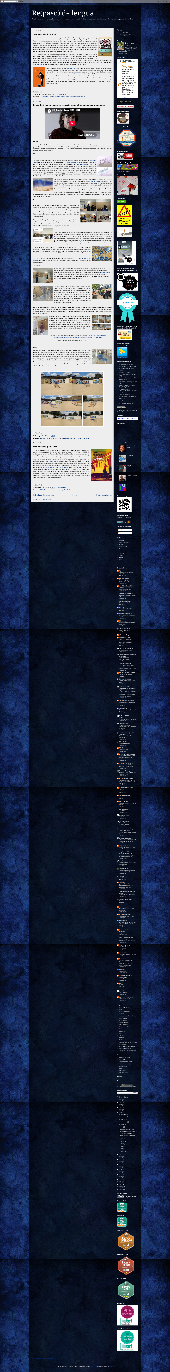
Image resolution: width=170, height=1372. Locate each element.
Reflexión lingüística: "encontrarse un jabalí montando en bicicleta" (127, 726)
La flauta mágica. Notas (125, 650)
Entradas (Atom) (47, 499)
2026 (120, 1100)
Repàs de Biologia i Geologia (127, 1046)
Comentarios (123, 533)
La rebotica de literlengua (127, 829)
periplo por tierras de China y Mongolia (53, 467)
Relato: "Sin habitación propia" (127, 847)
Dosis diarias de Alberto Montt (127, 1016)
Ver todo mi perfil (122, 53)
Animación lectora (124, 542)
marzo (123, 1146)
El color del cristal (124, 1027)
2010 (120, 1179)
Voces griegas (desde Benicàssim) (125, 976)
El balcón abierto (123, 1024)
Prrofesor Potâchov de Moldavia (128, 1042)
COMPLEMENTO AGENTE (127, 673)
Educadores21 (123, 1020)
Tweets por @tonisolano (124, 517)
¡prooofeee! (122, 991)
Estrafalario (78, 72)
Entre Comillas (123, 801)
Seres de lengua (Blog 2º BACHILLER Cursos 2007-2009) (128, 389)
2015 (120, 1167)
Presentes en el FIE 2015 (126, 797)
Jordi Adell (121, 1035)
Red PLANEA (69, 145)
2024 (120, 1105)
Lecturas (121, 544)
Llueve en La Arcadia (125, 899)
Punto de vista (123, 1044)
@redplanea (92, 335)
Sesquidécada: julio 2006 (44, 34)
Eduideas (122, 748)
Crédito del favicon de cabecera (44, 1358)
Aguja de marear (124, 578)
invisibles (57, 438)
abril (122, 1144)
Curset (128, 485)
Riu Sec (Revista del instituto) (127, 396)
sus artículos (64, 58)
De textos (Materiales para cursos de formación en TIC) (127, 393)
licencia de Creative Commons (127, 411)
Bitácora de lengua (124, 635)
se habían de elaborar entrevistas (72, 242)
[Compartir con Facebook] (39, 92)
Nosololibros (123, 920)
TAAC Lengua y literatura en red (128, 366)
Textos (120, 564)
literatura (73, 96)
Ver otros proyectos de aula (126, 403)
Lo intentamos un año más (126, 979)
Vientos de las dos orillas (126, 1048)
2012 (120, 1174)
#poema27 (121, 540)
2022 (120, 1110)
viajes (77, 490)
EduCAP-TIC (123, 742)
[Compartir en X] (37, 92)
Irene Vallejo (37, 64)
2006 (41, 96)
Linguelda (122, 882)
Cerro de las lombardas (126, 648)
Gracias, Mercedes (132, 475)
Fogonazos (122, 1031)
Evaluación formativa (124, 743)
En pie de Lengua (124, 795)
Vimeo (135, 1086)
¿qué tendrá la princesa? (126, 997)
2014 (120, 1169)
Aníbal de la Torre (124, 1007)
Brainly (120, 1064)
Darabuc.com (123, 708)
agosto (123, 1124)
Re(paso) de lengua (63, 13)
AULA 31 (121, 607)
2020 (120, 1154)
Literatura (121, 555)
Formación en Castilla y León (127, 603)
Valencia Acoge (105, 272)
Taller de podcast (123, 401)
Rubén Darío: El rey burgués (126, 916)
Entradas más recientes (43, 495)
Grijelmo (51, 96)
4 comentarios (61, 436)
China (45, 490)
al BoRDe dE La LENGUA (126, 586)
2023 (120, 1107)
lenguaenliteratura (124, 846)
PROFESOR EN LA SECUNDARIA (124, 945)
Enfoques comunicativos (126, 364)
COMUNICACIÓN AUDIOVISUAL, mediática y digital (127, 688)
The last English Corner (125, 630)
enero (122, 1151)
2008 (120, 1184)
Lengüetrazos (123, 861)
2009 (120, 1181)
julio (122, 1127)
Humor (120, 559)
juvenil (57, 96)
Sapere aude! (123, 953)
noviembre (124, 1117)
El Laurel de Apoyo (125, 771)
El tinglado (122, 1029)
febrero (123, 1148)
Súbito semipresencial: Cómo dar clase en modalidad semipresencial (127, 757)
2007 (120, 1186)
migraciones (65, 438)
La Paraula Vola (124, 821)
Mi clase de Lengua (125, 914)
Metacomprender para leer (127, 907)
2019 (120, 1157)
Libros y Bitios (123, 868)
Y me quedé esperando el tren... (128, 1050)
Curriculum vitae (123, 37)
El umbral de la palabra (126, 778)
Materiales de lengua (124, 1057)
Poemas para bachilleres (130, 466)
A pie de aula (123, 571)
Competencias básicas (125, 551)
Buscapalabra (122, 1070)
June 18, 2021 (81, 340)
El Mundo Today (123, 1072)
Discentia (121, 1013)
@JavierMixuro (101, 335)
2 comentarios (61, 487)
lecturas (66, 96)
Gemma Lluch (123, 809)
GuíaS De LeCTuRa (124, 998)
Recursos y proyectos (125, 35)
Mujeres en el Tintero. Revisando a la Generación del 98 (127, 832)
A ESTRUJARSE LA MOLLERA (127, 791)
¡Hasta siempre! (123, 971)
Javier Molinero (71, 162)
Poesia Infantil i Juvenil (126, 937)
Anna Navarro (94, 181)
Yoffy (120, 983)
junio (122, 1138)
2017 (120, 1162)
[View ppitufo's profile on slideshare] (129, 523)
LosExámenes (123, 1066)
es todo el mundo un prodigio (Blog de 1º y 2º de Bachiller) (127, 386)
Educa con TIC (123, 1018)
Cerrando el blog (123, 749)
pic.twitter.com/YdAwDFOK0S (93, 337)
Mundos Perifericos (124, 1040)
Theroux (52, 461)
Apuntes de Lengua (125, 601)
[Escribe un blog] (36, 92)
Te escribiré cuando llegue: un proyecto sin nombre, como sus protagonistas (69, 105)
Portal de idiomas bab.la (125, 1061)
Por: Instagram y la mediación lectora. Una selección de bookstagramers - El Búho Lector (128, 667)
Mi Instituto (122, 399)
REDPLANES (122, 810)
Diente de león (123, 723)
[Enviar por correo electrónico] (34, 92)
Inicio (74, 495)
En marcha (130, 455)
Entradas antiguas (104, 495)
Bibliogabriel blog (124, 628)
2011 (120, 1177)
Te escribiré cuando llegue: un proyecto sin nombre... (128, 1132)
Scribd (125, 523)
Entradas (122, 530)
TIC (120, 548)
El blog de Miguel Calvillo (127, 754)
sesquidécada (71, 68)
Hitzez (120, 1033)
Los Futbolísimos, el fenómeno (127, 894)
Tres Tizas (122, 969)
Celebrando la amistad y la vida (127, 954)
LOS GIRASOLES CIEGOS (126, 609)
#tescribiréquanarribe (61, 337)
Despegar (121, 816)
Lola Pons (96, 62)
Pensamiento (122, 948)
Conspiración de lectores (126, 700)
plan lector (72, 438)
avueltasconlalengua (125, 613)
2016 (120, 1164)
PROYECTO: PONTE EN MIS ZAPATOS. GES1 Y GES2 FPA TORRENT (127, 782)
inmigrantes (50, 438)
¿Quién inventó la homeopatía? (127, 719)
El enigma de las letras (126, 763)
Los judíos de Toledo (124, 933)
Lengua (121, 557)
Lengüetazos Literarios (126, 852)
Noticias (121, 562)
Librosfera (122, 876)
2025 (120, 1102)
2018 (120, 1159)
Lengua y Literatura (125, 838)
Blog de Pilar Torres (125, 637)
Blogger (111, 1366)
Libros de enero (123, 992)
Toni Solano (130, 43)
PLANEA (79, 438)
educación (42, 438)
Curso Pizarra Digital (124, 372)
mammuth (94, 1366)
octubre (123, 1119)
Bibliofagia (122, 621)
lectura (61, 96)
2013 (120, 1172)
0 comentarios (61, 94)
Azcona (45, 96)
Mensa (120, 1068)
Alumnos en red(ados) (126, 593)
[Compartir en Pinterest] (41, 92)
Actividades (122, 553)
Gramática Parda (124, 815)
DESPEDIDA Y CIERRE (125, 674)
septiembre (124, 1122)
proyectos (86, 438)
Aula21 (120, 1009)
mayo (122, 1141)
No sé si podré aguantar (131, 446)
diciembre (124, 1114)
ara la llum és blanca (124, 878)
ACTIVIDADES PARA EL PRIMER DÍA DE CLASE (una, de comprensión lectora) (127, 855)
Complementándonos (125, 679)
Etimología (122, 1059)
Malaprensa (122, 1037)
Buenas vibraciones (124, 1011)
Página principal (123, 32)
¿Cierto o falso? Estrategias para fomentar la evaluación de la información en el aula (128, 885)
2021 (120, 1112)
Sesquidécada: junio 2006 (45, 446)
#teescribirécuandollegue (76, 337)
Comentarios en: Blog (125, 663)
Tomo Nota (122, 959)
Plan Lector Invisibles (82, 164)
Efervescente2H (123, 1022)
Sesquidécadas (123, 546)
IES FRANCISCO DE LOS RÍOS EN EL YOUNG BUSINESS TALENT (127, 924)
